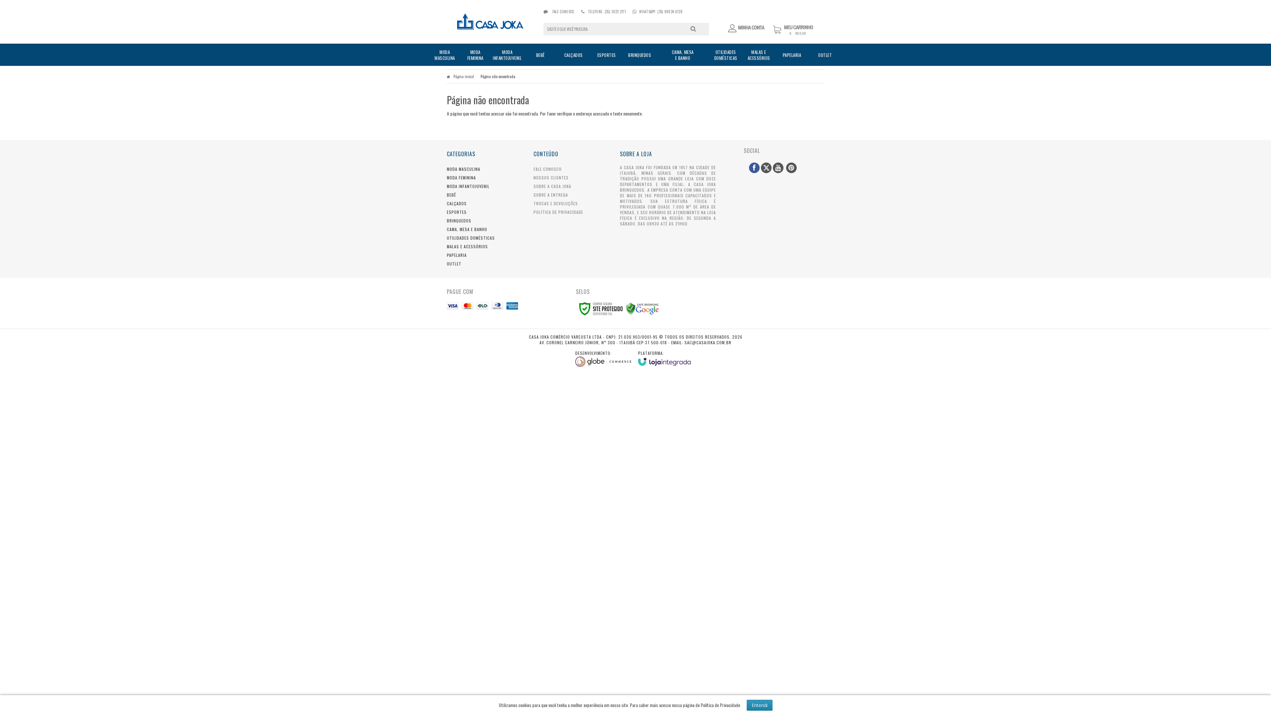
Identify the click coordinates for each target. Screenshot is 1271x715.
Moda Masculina (463, 169)
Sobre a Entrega (551, 195)
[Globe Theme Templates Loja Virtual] (603, 358)
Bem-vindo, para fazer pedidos (747, 28)
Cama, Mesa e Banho (467, 229)
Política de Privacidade (558, 212)
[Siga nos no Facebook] (754, 168)
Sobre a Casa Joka (552, 186)
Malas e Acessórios (467, 246)
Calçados (457, 203)
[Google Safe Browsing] (642, 308)
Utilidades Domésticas (471, 238)
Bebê (451, 195)
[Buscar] (693, 29)
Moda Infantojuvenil (468, 186)
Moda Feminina (461, 177)
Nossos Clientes (551, 177)
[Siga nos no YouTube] (778, 168)
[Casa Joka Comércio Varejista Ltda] (490, 21)
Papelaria (457, 255)
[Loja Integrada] (664, 358)
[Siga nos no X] (766, 168)
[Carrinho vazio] (798, 33)
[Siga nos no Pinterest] (791, 168)
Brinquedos (459, 220)
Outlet (454, 263)
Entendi (760, 705)
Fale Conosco (562, 11)
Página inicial (463, 76)
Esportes (457, 212)
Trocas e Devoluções (556, 203)
